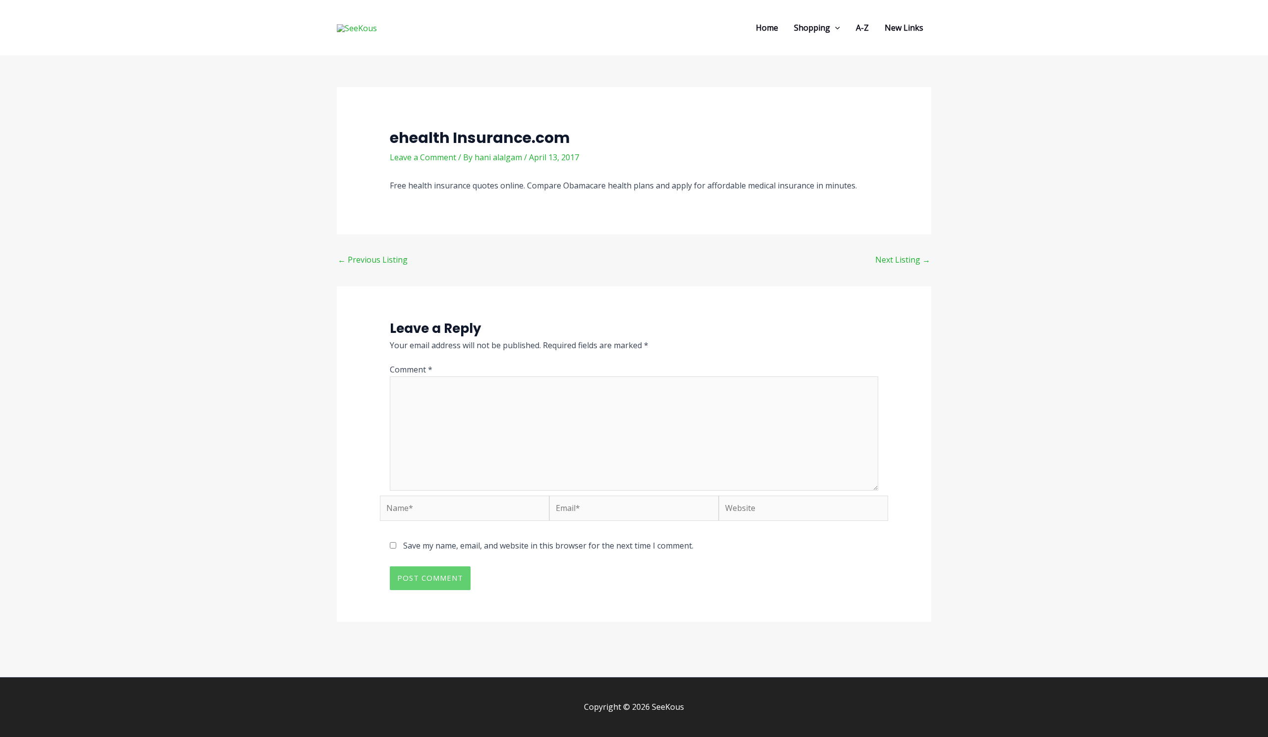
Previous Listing (373, 259)
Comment (411, 369)
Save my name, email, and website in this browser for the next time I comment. (548, 545)
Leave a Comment (423, 157)
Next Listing (902, 259)
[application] (835, 27)
